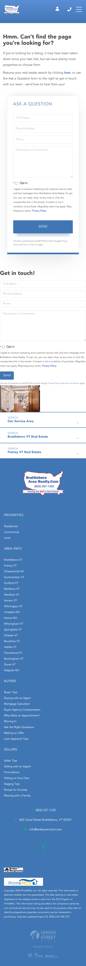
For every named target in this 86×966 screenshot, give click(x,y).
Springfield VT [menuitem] (13, 629)
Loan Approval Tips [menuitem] (16, 739)
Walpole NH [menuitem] (11, 670)
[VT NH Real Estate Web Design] (43, 936)
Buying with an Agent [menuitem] (17, 698)
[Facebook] (43, 848)
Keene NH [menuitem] (10, 618)
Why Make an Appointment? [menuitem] (22, 715)
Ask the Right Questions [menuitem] (19, 727)
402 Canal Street (45, 820)
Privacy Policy (39, 211)
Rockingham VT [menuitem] (13, 659)
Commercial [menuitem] (11, 532)
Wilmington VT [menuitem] (13, 606)
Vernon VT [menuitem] (10, 600)
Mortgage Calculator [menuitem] (17, 704)
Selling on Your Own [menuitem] (16, 778)
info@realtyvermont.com (45, 829)
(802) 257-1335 (69, 9)
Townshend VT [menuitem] (13, 653)
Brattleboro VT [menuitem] (13, 560)
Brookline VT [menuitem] (12, 641)
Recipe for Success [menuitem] (15, 790)
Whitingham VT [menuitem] (13, 624)
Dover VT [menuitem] (10, 664)
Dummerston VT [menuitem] (14, 577)
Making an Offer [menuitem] (14, 733)
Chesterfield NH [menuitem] (14, 571)
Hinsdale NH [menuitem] (12, 612)
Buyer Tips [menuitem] (10, 692)
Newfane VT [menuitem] (11, 595)
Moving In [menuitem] (10, 721)
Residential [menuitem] (11, 526)
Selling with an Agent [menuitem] (17, 766)
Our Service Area (20, 421)
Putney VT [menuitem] (10, 565)
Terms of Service (30, 245)
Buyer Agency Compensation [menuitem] (22, 710)
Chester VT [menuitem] (11, 635)
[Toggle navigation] (79, 9)
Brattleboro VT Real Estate (28, 436)
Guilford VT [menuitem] (11, 583)
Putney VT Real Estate (24, 452)
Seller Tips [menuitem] (10, 761)
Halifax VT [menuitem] (10, 647)
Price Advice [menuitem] (11, 772)
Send (43, 226)
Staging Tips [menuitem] (12, 784)
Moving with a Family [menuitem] (17, 795)
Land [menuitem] (7, 538)
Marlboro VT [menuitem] (12, 589)
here (67, 72)
